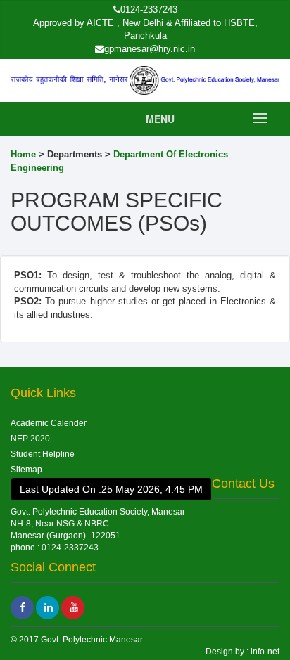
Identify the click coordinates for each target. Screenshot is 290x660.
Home (23, 154)
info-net (263, 651)
